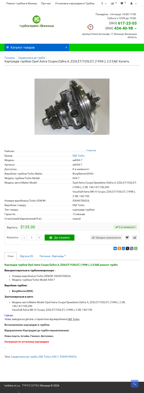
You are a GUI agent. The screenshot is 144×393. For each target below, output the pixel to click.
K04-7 (55, 356)
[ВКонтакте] (115, 248)
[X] (127, 248)
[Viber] (131, 248)
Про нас (46, 3)
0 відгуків (91, 150)
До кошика (62, 237)
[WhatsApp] (135, 248)
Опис (11, 256)
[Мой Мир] (123, 248)
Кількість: (13, 237)
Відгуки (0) (26, 256)
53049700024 (68, 356)
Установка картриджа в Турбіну (74, 3)
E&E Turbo (45, 356)
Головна (9, 57)
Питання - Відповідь (53, 256)
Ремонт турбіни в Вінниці (21, 3)
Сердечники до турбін (31, 57)
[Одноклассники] (119, 248)
